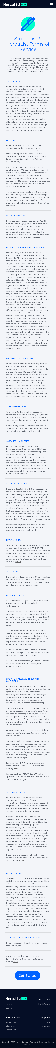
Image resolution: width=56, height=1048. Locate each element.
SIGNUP (9, 1005)
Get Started (28, 975)
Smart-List (11, 1030)
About (47, 1023)
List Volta (10, 1026)
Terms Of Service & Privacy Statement (39, 1043)
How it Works (44, 1004)
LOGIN (9, 1008)
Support (46, 1026)
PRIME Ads (11, 1023)
